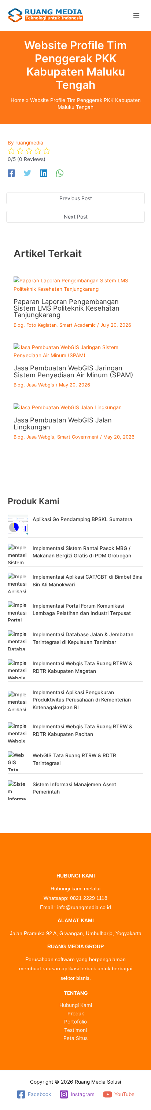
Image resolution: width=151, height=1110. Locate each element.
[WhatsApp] (59, 173)
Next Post (76, 216)
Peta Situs (75, 1038)
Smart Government (78, 437)
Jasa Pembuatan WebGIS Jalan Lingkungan (63, 423)
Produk (75, 1013)
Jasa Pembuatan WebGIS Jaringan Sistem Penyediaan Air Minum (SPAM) (73, 371)
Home (18, 100)
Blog (18, 325)
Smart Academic (77, 325)
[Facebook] (11, 173)
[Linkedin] (43, 173)
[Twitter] (27, 173)
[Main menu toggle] (136, 15)
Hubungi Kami (75, 1005)
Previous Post (75, 198)
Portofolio (75, 1022)
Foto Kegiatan (41, 325)
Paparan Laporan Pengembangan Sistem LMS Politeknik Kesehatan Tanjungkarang (66, 308)
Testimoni (75, 1030)
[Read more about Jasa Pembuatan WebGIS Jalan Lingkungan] (68, 407)
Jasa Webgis (40, 385)
